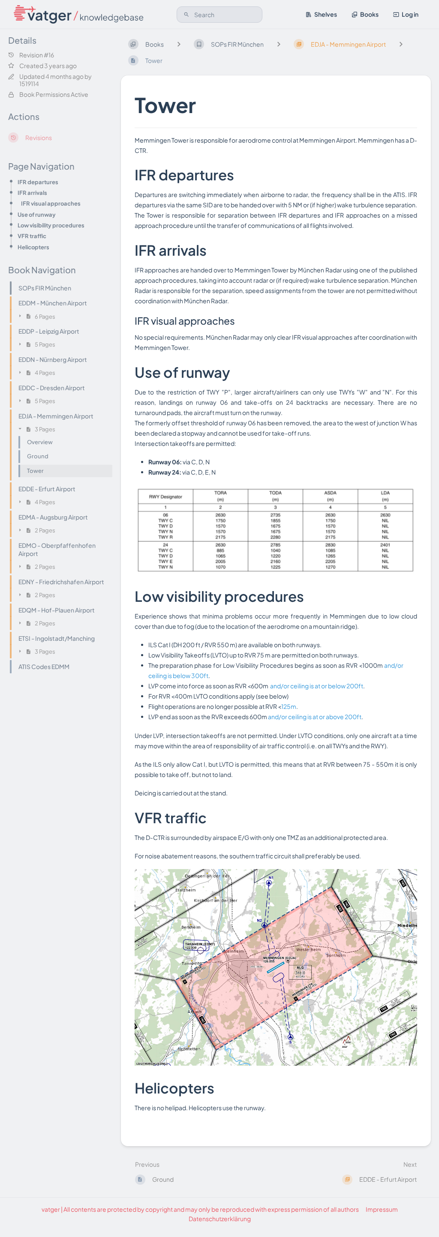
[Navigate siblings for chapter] (278, 44)
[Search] (186, 14)
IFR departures (38, 181)
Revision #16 (36, 55)
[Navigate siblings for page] (401, 44)
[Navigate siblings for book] (178, 44)
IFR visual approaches (51, 203)
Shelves (325, 14)
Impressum (382, 1209)
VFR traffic (32, 235)
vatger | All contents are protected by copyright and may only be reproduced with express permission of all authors (200, 1209)
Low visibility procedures (51, 225)
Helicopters (33, 247)
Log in (410, 14)
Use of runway (37, 214)
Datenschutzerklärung (220, 1218)
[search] (219, 14)
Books (369, 14)
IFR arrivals (32, 192)
